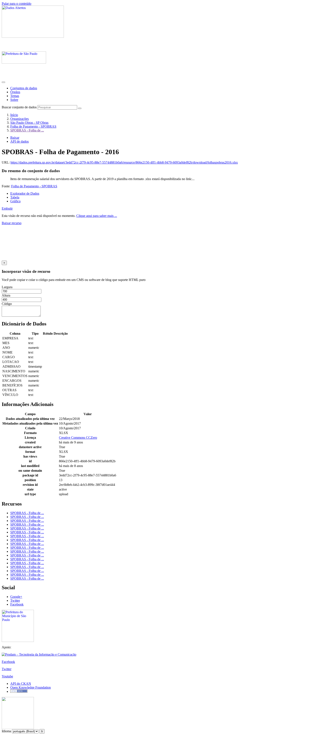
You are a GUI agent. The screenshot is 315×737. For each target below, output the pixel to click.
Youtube (7, 676)
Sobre (14, 99)
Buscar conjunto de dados (19, 107)
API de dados (19, 141)
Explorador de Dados (24, 193)
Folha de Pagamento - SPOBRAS (33, 126)
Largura (7, 287)
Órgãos (15, 92)
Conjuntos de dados (23, 88)
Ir (42, 731)
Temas (14, 96)
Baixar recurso (11, 223)
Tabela (14, 197)
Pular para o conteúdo (16, 3)
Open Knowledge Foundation (30, 687)
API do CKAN (20, 683)
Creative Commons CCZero (78, 437)
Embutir (7, 208)
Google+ (16, 596)
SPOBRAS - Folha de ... (27, 130)
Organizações (19, 119)
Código (7, 304)
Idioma (6, 731)
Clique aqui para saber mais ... (96, 216)
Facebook (17, 604)
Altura (6, 295)
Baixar (14, 137)
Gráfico (15, 201)
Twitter (15, 600)
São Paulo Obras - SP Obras (29, 122)
